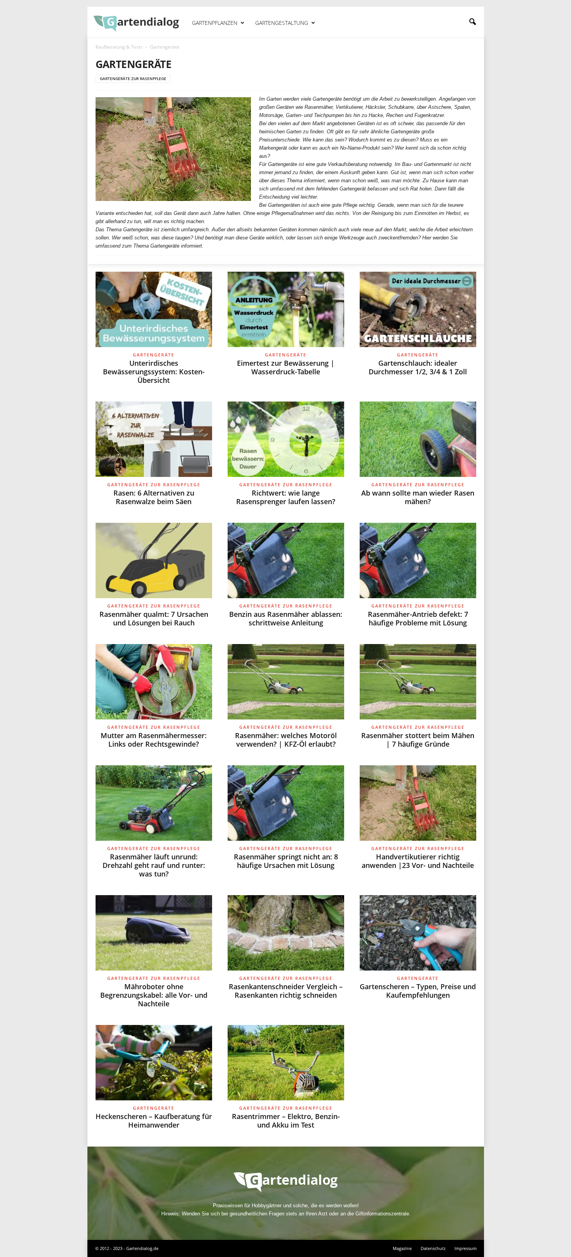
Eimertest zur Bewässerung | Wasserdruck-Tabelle (285, 367)
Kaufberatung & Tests (119, 47)
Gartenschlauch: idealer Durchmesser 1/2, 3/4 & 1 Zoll (418, 367)
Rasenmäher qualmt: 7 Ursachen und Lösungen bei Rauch (153, 618)
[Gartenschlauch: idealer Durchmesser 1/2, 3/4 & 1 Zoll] (418, 309)
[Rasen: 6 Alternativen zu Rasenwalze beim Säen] (154, 439)
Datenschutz (433, 1248)
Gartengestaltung (281, 22)
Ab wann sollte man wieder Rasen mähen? (417, 497)
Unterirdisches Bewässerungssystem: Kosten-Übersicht (154, 371)
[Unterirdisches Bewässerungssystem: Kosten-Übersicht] (154, 309)
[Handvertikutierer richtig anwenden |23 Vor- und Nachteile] (418, 803)
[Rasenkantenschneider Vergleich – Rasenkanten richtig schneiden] (286, 933)
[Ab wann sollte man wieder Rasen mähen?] (418, 439)
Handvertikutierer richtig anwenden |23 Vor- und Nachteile (418, 861)
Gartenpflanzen (214, 22)
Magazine (402, 1248)
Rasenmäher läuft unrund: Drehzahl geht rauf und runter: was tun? (154, 865)
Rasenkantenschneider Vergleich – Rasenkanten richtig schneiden (286, 991)
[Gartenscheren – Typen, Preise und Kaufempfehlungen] (418, 933)
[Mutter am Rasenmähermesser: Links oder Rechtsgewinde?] (154, 681)
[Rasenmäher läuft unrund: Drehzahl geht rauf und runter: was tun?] (154, 803)
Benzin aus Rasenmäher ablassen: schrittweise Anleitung (285, 618)
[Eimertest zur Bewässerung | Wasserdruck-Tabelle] (286, 309)
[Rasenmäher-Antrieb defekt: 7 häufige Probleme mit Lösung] (418, 560)
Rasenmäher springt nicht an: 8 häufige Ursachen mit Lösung (286, 861)
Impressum (465, 1248)
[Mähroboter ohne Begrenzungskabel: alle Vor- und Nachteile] (154, 933)
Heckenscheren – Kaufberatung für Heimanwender (154, 1121)
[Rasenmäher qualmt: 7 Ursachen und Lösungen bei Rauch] (154, 560)
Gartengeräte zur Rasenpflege (133, 78)
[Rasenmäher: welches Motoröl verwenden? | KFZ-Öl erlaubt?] (286, 681)
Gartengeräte (153, 355)
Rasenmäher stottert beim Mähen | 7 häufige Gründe (417, 740)
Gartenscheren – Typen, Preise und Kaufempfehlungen (418, 991)
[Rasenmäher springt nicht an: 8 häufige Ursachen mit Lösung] (286, 803)
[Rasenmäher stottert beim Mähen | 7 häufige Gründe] (418, 681)
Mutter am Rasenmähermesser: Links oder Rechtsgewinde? (154, 740)
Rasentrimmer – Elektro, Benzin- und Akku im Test (286, 1121)
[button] (472, 22)
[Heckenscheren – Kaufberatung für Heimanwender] (154, 1062)
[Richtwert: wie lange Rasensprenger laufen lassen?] (286, 439)
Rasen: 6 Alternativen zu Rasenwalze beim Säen (153, 497)
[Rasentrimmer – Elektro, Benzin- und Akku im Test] (286, 1062)
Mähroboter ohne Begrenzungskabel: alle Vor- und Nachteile (153, 995)
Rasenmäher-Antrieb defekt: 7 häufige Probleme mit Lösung (418, 618)
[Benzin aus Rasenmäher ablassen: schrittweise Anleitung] (286, 560)
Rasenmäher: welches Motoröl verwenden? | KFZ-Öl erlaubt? (286, 740)
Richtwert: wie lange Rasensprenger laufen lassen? (285, 497)
